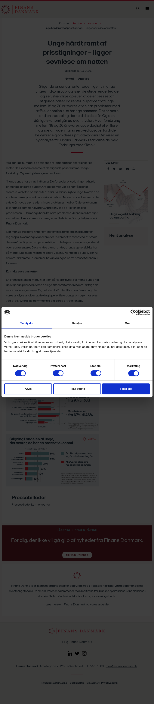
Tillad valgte (77, 388)
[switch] (58, 373)
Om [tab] (127, 323)
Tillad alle (126, 388)
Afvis (28, 388)
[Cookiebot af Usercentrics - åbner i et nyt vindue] (133, 312)
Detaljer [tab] (77, 323)
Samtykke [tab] (26, 323)
